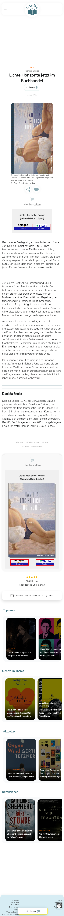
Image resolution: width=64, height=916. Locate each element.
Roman (32, 67)
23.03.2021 (32, 95)
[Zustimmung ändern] (59, 906)
